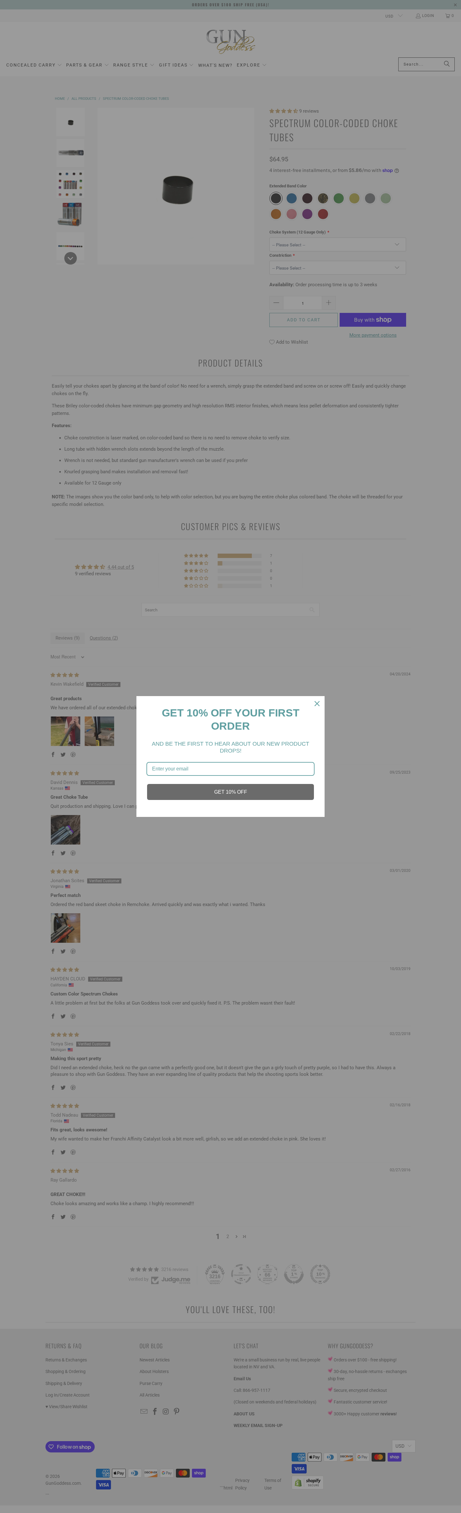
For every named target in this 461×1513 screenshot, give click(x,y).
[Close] (317, 703)
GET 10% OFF (230, 792)
